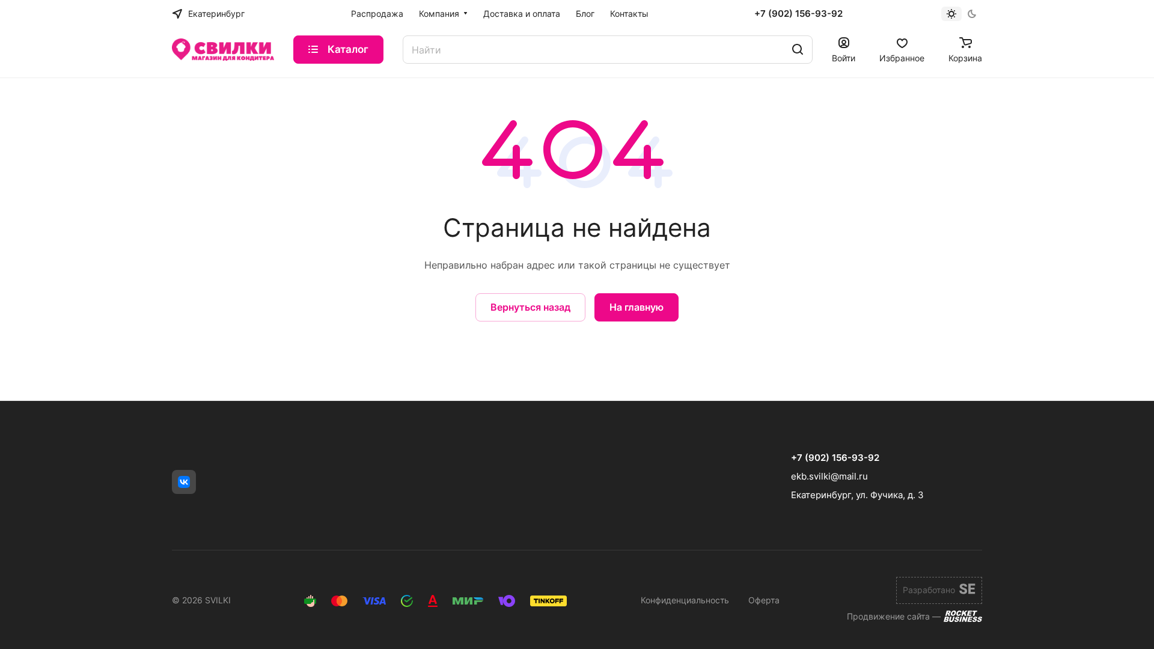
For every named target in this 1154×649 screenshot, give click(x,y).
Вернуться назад (530, 307)
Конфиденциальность (685, 600)
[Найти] (798, 49)
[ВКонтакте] (184, 482)
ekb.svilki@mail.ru (829, 476)
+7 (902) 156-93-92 (798, 13)
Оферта (764, 600)
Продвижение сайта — (894, 616)
